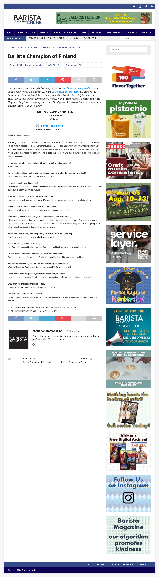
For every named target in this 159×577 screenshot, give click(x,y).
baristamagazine (35, 65)
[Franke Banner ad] (128, 177)
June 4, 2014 (17, 65)
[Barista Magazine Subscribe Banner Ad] (128, 427)
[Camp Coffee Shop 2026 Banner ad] (128, 219)
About (131, 32)
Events (25, 47)
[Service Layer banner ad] (128, 260)
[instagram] (140, 6)
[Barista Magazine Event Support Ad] (128, 385)
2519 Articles (72, 331)
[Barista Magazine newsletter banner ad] (128, 344)
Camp (83, 32)
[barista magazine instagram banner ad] (128, 510)
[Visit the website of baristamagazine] (33, 344)
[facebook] (146, 6)
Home (9, 32)
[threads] (152, 6)
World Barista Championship (77, 88)
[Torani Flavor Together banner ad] (128, 94)
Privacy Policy (146, 564)
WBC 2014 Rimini (55, 65)
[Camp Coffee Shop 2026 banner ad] (104, 22)
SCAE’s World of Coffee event (65, 91)
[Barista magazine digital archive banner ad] (128, 469)
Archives (146, 32)
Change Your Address (64, 32)
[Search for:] (135, 37)
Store (43, 32)
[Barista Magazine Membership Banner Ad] (128, 302)
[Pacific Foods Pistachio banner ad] (128, 135)
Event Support (113, 32)
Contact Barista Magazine (122, 564)
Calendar (96, 32)
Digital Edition (25, 32)
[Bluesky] (134, 6)
